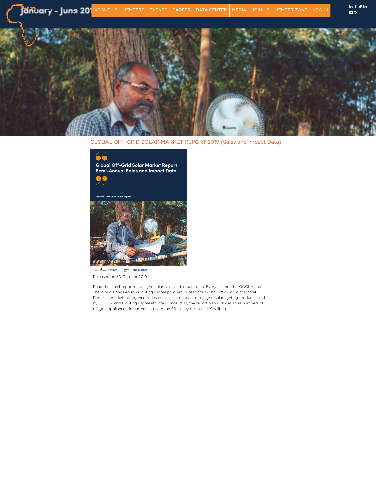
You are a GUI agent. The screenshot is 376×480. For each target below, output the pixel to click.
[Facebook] (355, 7)
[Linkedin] (350, 7)
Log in (320, 10)
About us (105, 10)
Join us (260, 10)
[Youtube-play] (350, 13)
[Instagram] (355, 13)
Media (239, 10)
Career (181, 10)
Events (158, 10)
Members (133, 10)
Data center (211, 10)
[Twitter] (360, 7)
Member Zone (291, 10)
